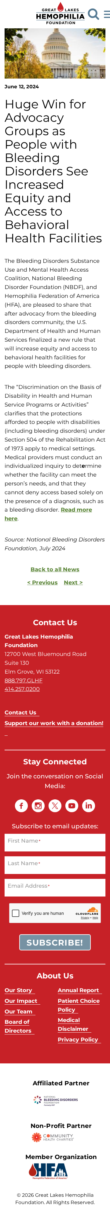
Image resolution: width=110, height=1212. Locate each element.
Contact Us (20, 712)
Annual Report (78, 990)
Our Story (18, 990)
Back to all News (55, 569)
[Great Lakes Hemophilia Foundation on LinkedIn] (88, 805)
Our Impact (21, 1000)
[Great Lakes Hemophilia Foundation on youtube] (72, 805)
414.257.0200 (22, 688)
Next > (73, 582)
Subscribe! (55, 942)
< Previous (42, 582)
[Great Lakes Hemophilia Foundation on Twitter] (55, 805)
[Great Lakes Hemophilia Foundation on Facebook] (21, 805)
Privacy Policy (78, 1039)
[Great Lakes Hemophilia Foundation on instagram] (38, 805)
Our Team (18, 1011)
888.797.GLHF (23, 680)
